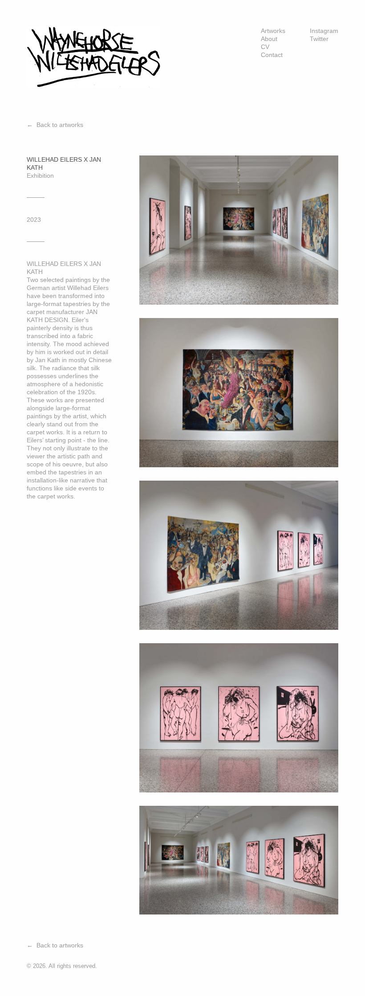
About (269, 38)
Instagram (324, 30)
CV (265, 46)
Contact (272, 54)
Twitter (319, 38)
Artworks (273, 30)
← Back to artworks (55, 124)
